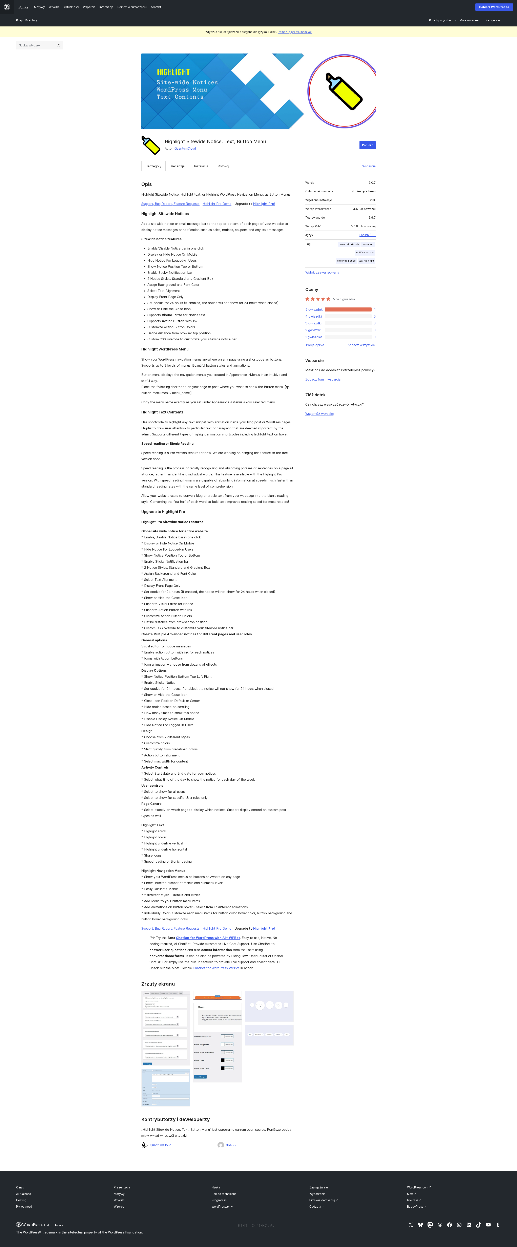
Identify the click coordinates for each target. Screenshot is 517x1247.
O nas (20, 1187)
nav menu (368, 244)
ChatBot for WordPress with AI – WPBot (208, 938)
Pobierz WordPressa (494, 7)
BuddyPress (417, 1206)
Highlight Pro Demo (217, 204)
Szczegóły (153, 166)
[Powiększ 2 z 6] (185, 1074)
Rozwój (223, 166)
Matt (412, 1194)
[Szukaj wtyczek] (59, 45)
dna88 (231, 1145)
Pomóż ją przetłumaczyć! (295, 32)
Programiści (219, 1200)
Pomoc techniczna (224, 1194)
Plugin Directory (27, 20)
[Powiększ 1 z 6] (185, 996)
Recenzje (178, 166)
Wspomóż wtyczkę (319, 414)
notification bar (365, 252)
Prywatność (24, 1206)
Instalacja (201, 166)
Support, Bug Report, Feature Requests (170, 204)
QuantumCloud (185, 148)
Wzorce (119, 1206)
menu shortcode (349, 244)
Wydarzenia (317, 1194)
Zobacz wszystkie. (361, 345)
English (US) (367, 235)
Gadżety (317, 1206)
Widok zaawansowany (322, 272)
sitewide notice (346, 260)
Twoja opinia (314, 345)
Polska (59, 1225)
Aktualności (24, 1194)
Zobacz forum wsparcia (322, 379)
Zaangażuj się (318, 1187)
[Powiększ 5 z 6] (288, 996)
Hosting (21, 1200)
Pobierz (367, 145)
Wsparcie (369, 166)
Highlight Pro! (264, 204)
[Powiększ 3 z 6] (236, 996)
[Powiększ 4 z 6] (236, 1009)
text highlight (366, 260)
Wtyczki (119, 1200)
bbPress (414, 1200)
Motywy (119, 1194)
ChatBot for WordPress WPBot (216, 968)
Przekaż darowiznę (324, 1200)
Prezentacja (122, 1187)
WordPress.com (419, 1187)
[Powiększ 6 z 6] (288, 1030)
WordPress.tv (222, 1206)
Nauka (216, 1187)
